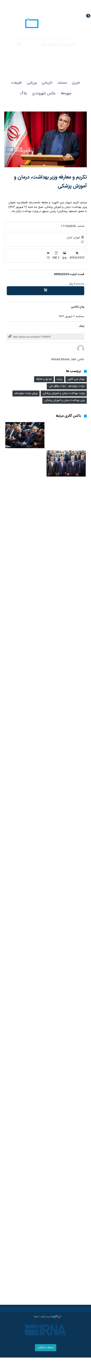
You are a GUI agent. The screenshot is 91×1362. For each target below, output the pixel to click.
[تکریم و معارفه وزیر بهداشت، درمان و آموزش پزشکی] (45, 139)
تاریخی (47, 83)
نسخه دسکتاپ (46, 1347)
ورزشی (32, 83)
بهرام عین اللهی (76, 379)
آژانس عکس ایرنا (45, 23)
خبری (76, 83)
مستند (62, 83)
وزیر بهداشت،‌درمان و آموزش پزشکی (64, 400)
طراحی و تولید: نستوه (44, 1317)
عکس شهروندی (44, 93)
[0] (45, 290)
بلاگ (23, 93)
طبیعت (16, 83)
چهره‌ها (66, 93)
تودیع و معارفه (44, 379)
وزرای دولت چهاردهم (26, 393)
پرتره (59, 379)
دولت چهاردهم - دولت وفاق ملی (67, 386)
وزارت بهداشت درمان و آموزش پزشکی (64, 393)
